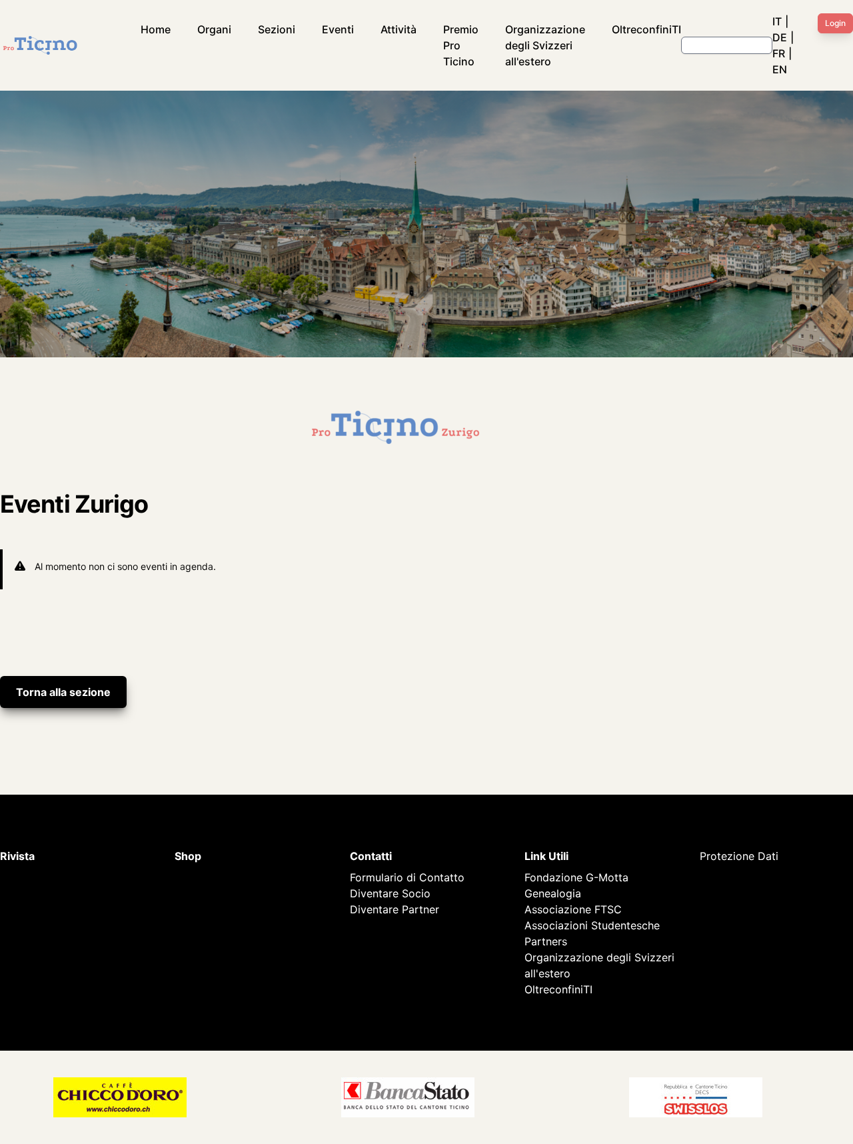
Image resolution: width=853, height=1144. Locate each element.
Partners (545, 941)
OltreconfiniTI (646, 29)
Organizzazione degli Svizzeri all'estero (545, 45)
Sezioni (276, 29)
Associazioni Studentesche (592, 925)
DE (779, 37)
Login (835, 23)
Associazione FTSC (573, 909)
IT (777, 21)
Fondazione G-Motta (576, 877)
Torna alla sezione (63, 692)
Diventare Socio (390, 893)
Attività (399, 29)
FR (778, 53)
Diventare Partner (394, 909)
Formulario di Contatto (407, 877)
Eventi (338, 29)
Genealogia (552, 893)
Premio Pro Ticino (460, 45)
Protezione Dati (739, 856)
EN (779, 69)
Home (156, 29)
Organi (214, 29)
